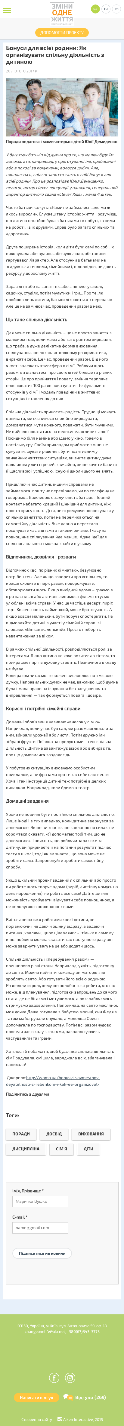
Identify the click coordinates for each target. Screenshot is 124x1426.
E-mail (19, 1217)
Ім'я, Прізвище (28, 1190)
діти (88, 1149)
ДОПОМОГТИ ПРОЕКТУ (62, 32)
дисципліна (25, 1149)
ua (95, 9)
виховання (91, 1134)
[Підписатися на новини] (42, 1246)
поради (21, 1134)
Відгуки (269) (90, 1397)
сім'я (61, 1149)
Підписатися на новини (42, 1253)
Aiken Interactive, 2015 (82, 1419)
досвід (54, 1134)
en (117, 9)
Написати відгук (36, 1397)
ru (106, 9)
